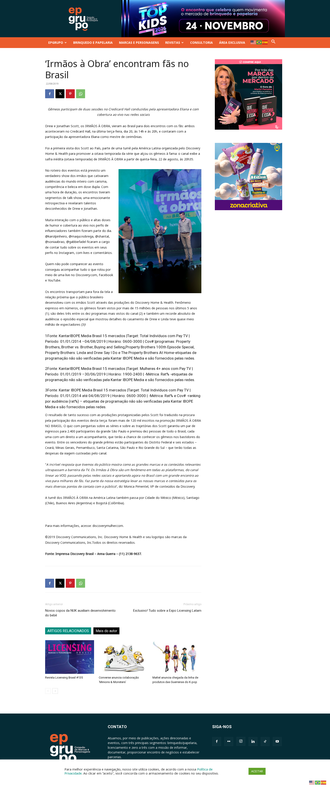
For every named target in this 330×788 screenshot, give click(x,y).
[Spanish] (265, 42)
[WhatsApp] (80, 93)
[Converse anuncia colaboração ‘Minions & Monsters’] (123, 657)
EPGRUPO (55, 42)
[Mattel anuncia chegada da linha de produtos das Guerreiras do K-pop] (176, 657)
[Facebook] (49, 93)
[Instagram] (240, 741)
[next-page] (55, 691)
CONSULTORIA (201, 42)
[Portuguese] (259, 42)
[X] (59, 93)
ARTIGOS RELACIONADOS (68, 631)
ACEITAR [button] (257, 771)
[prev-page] (48, 691)
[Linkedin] (253, 741)
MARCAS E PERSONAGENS (139, 42)
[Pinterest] (70, 93)
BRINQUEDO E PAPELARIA (93, 42)
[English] (253, 42)
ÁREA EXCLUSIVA (232, 42)
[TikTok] (265, 741)
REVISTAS (172, 42)
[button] (273, 42)
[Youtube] (277, 741)
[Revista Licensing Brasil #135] (69, 657)
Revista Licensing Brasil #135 (64, 677)
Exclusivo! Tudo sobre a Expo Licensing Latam (167, 611)
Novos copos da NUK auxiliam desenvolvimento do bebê (80, 613)
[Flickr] (228, 741)
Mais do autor (106, 631)
